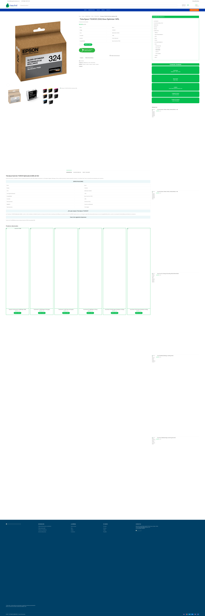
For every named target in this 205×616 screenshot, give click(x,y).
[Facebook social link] (185, 1)
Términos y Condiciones (42, 529)
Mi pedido (105, 531)
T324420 (97, 64)
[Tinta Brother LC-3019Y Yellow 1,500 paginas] (66, 268)
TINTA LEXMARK (158, 53)
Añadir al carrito (88, 44)
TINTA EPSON (96, 16)
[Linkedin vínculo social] (87, 66)
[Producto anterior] (147, 16)
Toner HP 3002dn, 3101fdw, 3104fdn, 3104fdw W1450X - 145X (167, 109)
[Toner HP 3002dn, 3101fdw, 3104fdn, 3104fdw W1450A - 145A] (153, 231)
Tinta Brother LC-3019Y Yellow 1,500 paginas (66, 309)
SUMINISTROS (87, 16)
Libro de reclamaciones (42, 531)
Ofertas (72, 529)
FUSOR (156, 40)
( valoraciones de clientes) (83, 21)
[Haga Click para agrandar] (8, 85)
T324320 (93, 64)
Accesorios (156, 21)
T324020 (84, 64)
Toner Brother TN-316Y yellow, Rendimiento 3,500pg (139, 309)
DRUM (156, 38)
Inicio (80, 16)
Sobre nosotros (73, 526)
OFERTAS (155, 28)
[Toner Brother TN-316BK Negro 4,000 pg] (90, 268)
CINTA (156, 36)
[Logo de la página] (11, 5)
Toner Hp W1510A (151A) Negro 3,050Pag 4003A (165, 355)
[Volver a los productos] (148, 16)
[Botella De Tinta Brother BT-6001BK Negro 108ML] (17, 268)
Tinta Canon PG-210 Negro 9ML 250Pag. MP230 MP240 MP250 (168, 273)
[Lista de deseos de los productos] (190, 5)
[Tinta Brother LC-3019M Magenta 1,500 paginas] (41, 268)
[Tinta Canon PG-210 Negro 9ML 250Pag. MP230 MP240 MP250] (153, 313)
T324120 (87, 64)
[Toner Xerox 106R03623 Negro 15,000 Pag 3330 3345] (153, 477)
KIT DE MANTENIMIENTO (159, 42)
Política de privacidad (41, 528)
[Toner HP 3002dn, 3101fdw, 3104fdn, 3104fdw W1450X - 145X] (153, 149)
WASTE (156, 57)
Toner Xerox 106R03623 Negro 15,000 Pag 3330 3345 (166, 437)
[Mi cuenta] (192, 5)
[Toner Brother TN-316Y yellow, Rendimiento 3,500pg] (138, 268)
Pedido (104, 529)
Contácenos (73, 531)
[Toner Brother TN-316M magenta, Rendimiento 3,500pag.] (114, 268)
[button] (17, 313)
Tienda (83, 16)
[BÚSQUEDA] (176, 5)
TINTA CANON (157, 47)
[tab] (69, 171)
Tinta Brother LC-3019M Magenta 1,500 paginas (42, 309)
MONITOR (155, 26)
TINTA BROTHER (158, 45)
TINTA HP (156, 51)
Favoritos (104, 528)
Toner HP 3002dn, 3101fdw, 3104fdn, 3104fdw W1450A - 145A (167, 191)
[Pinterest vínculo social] (190, 1)
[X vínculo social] (187, 1)
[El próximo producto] (149, 16)
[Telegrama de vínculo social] (88, 66)
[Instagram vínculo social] (188, 1)
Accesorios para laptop (158, 23)
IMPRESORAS (156, 25)
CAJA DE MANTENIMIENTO (159, 34)
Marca (72, 528)
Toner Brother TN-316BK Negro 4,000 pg (90, 309)
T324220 (90, 64)
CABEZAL (156, 32)
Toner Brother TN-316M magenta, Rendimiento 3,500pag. (114, 309)
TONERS (156, 55)
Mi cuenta (104, 526)
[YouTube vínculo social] (189, 1)
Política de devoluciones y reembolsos (44, 526)
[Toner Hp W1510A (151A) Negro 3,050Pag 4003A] (153, 395)
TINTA (92, 16)
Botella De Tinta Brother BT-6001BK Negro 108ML (17, 309)
